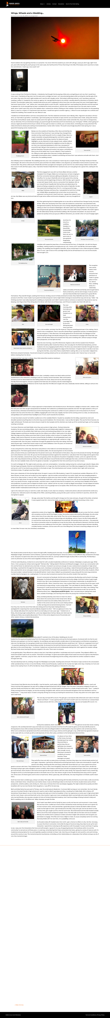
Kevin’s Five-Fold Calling (72, 4)
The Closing (20, 990)
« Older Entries (19, 1005)
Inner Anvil (16, 16)
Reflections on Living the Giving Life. (29, 859)
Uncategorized (32, 16)
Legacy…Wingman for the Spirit (27, 925)
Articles (49, 4)
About (41, 4)
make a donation (89, 4)
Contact (54, 4)
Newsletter (61, 4)
